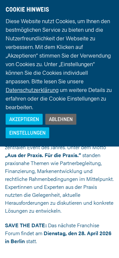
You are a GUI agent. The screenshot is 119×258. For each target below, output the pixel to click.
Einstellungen (27, 132)
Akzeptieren (24, 119)
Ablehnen (61, 119)
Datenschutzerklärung (32, 90)
